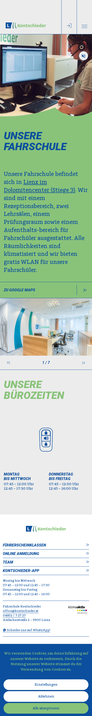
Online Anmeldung (21, 553)
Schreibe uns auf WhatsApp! (28, 630)
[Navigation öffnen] (84, 17)
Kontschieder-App (21, 570)
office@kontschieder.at (20, 611)
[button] (8, 363)
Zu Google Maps (19, 290)
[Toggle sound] (83, 56)
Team (8, 562)
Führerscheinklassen (24, 545)
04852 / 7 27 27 (14, 616)
